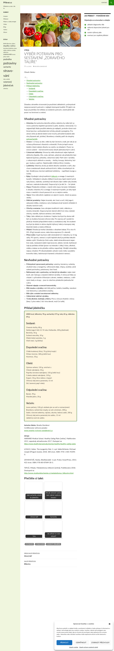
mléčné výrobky (11, 50)
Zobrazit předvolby (100, 642)
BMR (4, 43)
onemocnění (7, 54)
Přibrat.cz (7, 3)
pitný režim (6, 56)
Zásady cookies (73, 647)
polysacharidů (31, 139)
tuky (4, 79)
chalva (13, 43)
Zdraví (5, 32)
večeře (8, 79)
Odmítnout (81, 642)
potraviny (29, 544)
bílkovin (54, 176)
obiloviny (5, 52)
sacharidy (7, 67)
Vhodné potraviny (33, 80)
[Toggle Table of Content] (25, 78)
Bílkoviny (30, 563)
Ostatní (5, 16)
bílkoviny (8, 43)
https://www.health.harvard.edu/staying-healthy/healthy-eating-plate (50, 444)
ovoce (13, 54)
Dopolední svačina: (36, 91)
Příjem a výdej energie (9, 21)
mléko (5, 50)
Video (5, 24)
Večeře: (31, 99)
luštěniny (11, 48)
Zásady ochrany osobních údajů (88, 647)
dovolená (5, 48)
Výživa (26, 50)
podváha (7, 59)
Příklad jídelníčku (33, 86)
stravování (40, 544)
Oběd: (31, 94)
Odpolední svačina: (36, 96)
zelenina (5, 88)
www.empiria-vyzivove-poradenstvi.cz (38, 430)
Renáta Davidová (41, 66)
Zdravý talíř (32, 555)
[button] (109, 624)
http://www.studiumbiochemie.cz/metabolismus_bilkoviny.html (48, 473)
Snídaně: (32, 88)
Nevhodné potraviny (34, 83)
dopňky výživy (9, 46)
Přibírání (5, 19)
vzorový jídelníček (53, 544)
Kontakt (104, 2)
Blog (4, 27)
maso (15, 48)
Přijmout (64, 642)
